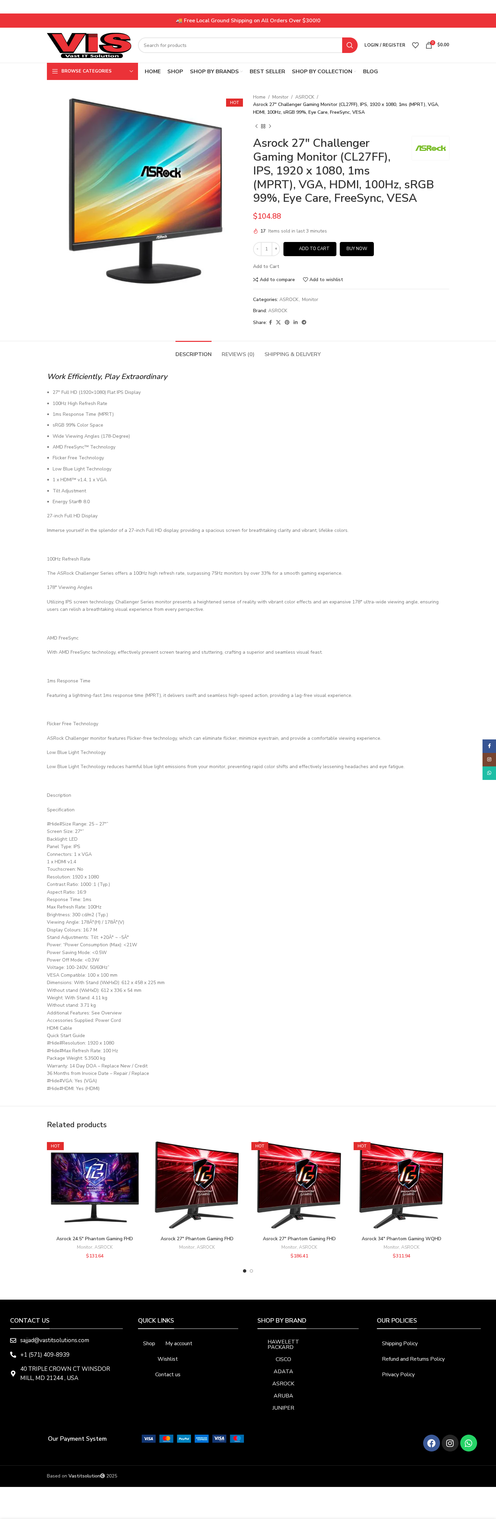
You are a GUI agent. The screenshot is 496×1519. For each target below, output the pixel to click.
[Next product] (270, 126)
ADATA (283, 1371)
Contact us (168, 1374)
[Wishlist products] (415, 45)
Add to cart (314, 249)
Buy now (357, 249)
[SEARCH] (350, 45)
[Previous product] (256, 126)
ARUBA (283, 1396)
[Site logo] (89, 45)
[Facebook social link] (270, 322)
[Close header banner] (487, 6)
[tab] (193, 351)
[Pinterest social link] (287, 322)
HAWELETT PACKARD (283, 1344)
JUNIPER (283, 1408)
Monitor (280, 97)
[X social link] (278, 322)
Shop (149, 1343)
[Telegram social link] (304, 322)
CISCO (283, 1359)
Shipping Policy (400, 1343)
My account (178, 1343)
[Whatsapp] (468, 1443)
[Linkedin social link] (296, 322)
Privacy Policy (398, 1374)
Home (259, 97)
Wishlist (168, 1359)
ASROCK (304, 97)
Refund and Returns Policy (413, 1359)
